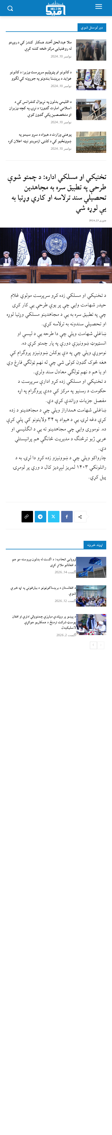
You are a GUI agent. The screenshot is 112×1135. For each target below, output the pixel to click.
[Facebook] (67, 516)
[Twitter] (53, 516)
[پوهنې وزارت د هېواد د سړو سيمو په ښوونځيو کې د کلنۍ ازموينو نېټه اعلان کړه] (91, 142)
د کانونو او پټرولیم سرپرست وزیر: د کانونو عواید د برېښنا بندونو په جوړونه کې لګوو (41, 75)
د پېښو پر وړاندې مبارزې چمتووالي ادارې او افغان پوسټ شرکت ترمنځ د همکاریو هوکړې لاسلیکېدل (44, 622)
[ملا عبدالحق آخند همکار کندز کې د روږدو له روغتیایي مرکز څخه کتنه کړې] (91, 50)
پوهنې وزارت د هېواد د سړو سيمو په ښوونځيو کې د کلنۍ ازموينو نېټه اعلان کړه (40, 138)
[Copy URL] (27, 516)
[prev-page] (100, 645)
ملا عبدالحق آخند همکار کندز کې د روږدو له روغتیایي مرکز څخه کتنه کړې (40, 46)
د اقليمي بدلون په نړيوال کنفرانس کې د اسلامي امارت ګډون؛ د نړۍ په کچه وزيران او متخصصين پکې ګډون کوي (40, 108)
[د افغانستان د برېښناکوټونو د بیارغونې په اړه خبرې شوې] (91, 596)
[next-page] (93, 645)
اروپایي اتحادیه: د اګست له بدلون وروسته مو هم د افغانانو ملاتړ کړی (44, 562)
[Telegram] (40, 516)
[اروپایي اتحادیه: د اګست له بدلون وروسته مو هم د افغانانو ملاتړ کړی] (91, 567)
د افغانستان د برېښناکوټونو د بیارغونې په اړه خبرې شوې (43, 590)
